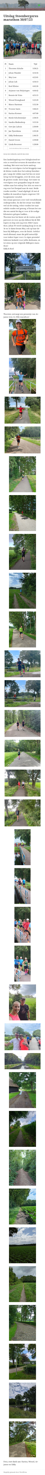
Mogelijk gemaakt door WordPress (15, 1472)
